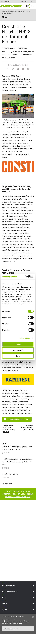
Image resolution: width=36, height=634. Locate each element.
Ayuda (4, 610)
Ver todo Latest (7, 484)
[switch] (31, 317)
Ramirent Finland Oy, (9, 85)
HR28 (26, 82)
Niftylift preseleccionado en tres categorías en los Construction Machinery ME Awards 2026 (17, 462)
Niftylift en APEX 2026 (10, 474)
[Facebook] (8, 69)
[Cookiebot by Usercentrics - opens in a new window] (25, 276)
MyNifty (28, 6)
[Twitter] (13, 69)
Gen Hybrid (27, 196)
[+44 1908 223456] (34, 1)
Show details (25, 338)
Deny (18, 356)
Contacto (31, 1)
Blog (20, 11)
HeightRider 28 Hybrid (15, 82)
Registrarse (24, 1)
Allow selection (18, 350)
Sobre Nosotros (12, 11)
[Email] (23, 69)
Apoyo (4, 604)
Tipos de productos (10, 592)
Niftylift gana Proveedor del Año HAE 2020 (9, 429)
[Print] (28, 69)
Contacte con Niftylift (20, 419)
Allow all (18, 344)
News (26, 11)
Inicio (3, 11)
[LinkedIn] (18, 69)
